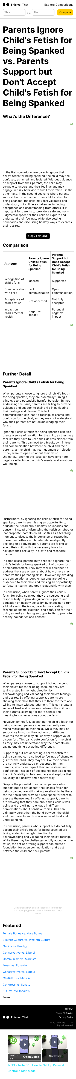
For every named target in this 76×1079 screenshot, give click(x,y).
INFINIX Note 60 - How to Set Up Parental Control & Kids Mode (24, 1040)
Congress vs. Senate (16, 984)
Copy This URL (38, 235)
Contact (69, 1009)
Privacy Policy (66, 1017)
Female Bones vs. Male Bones (22, 933)
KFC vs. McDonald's (16, 991)
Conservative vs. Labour (19, 971)
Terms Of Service (64, 1013)
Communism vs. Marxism (19, 959)
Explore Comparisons (58, 4)
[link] (13, 1040)
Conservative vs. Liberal (19, 952)
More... (7, 997)
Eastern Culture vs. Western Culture (26, 940)
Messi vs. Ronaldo (15, 965)
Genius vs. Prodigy (15, 946)
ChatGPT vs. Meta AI (17, 978)
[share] (34, 1038)
